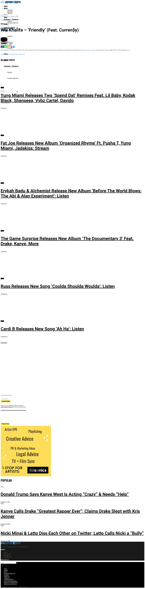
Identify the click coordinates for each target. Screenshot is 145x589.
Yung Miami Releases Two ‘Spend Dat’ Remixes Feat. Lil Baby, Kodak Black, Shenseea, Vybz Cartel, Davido (68, 98)
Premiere (9, 21)
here (128, 50)
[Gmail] (9, 47)
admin (11, 43)
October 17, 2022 (5, 502)
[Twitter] (12, 47)
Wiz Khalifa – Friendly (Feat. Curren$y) (13, 54)
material (93, 50)
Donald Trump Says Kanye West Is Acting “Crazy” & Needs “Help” (65, 494)
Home (6, 6)
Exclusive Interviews (12, 22)
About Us (6, 576)
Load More (4, 342)
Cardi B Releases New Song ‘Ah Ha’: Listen (42, 328)
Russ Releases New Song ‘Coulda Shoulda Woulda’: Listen (58, 286)
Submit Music (7, 557)
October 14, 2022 (5, 541)
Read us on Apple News (10, 584)
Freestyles (10, 11)
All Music (10, 10)
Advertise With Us (9, 579)
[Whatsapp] (6, 47)
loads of (84, 50)
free (88, 50)
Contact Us (7, 555)
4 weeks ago (4, 294)
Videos (6, 570)
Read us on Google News (11, 582)
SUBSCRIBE (6, 401)
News (2, 486)
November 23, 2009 (6, 45)
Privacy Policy (8, 554)
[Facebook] (2, 47)
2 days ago (3, 108)
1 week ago (4, 251)
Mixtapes (9, 13)
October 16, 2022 (5, 524)
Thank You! (5, 424)
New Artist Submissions (10, 581)
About (5, 552)
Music (6, 8)
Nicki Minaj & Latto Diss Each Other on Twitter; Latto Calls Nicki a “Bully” (72, 533)
